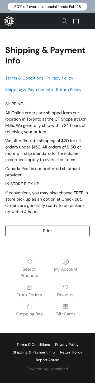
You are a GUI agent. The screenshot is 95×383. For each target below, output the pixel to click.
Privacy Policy (59, 78)
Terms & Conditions (24, 78)
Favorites (65, 294)
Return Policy (69, 89)
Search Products (29, 272)
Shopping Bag (29, 314)
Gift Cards (65, 314)
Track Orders (29, 294)
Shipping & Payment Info (34, 352)
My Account (65, 269)
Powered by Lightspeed (47, 368)
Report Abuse (47, 359)
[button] (47, 7)
